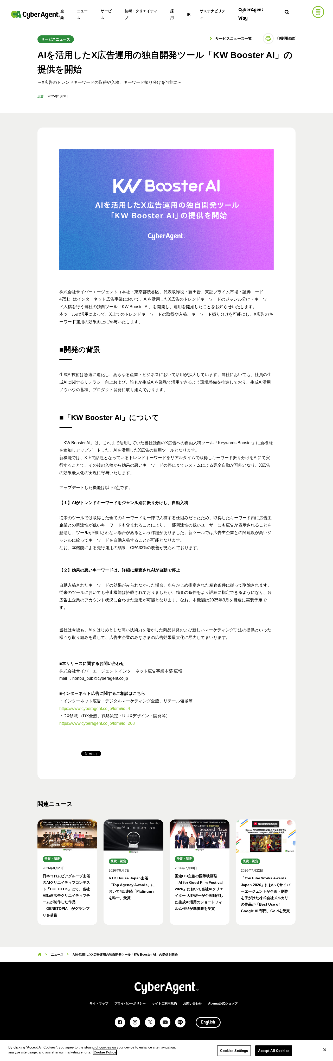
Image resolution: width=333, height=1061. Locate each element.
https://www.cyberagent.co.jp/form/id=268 (97, 723)
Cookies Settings (234, 1051)
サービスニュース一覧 (233, 38)
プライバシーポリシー (130, 1003)
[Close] (324, 1050)
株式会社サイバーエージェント (35, 14)
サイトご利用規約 (164, 1003)
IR (188, 14)
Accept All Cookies (273, 1051)
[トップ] (39, 954)
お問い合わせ (192, 1003)
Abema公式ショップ (223, 1003)
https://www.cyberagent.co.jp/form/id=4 (94, 708)
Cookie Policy (105, 1052)
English (208, 1022)
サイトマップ (98, 1003)
